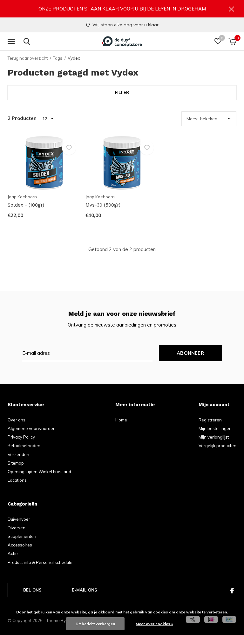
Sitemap (16, 463)
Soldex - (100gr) (26, 205)
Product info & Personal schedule (40, 562)
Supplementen (22, 536)
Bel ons (32, 589)
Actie (13, 553)
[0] (232, 41)
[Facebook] (232, 591)
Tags (57, 58)
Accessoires (20, 544)
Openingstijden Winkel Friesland (39, 471)
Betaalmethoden (24, 445)
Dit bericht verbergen (95, 623)
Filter (122, 92)
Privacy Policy (21, 437)
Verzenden (18, 454)
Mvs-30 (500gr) (102, 205)
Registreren (210, 419)
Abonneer (190, 353)
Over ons (16, 419)
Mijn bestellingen (215, 428)
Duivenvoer (19, 519)
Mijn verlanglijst (214, 437)
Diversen (16, 527)
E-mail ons (85, 589)
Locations (17, 480)
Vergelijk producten (217, 445)
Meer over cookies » (154, 623)
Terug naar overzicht (28, 58)
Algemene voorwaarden (32, 428)
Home (121, 419)
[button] (12, 41)
